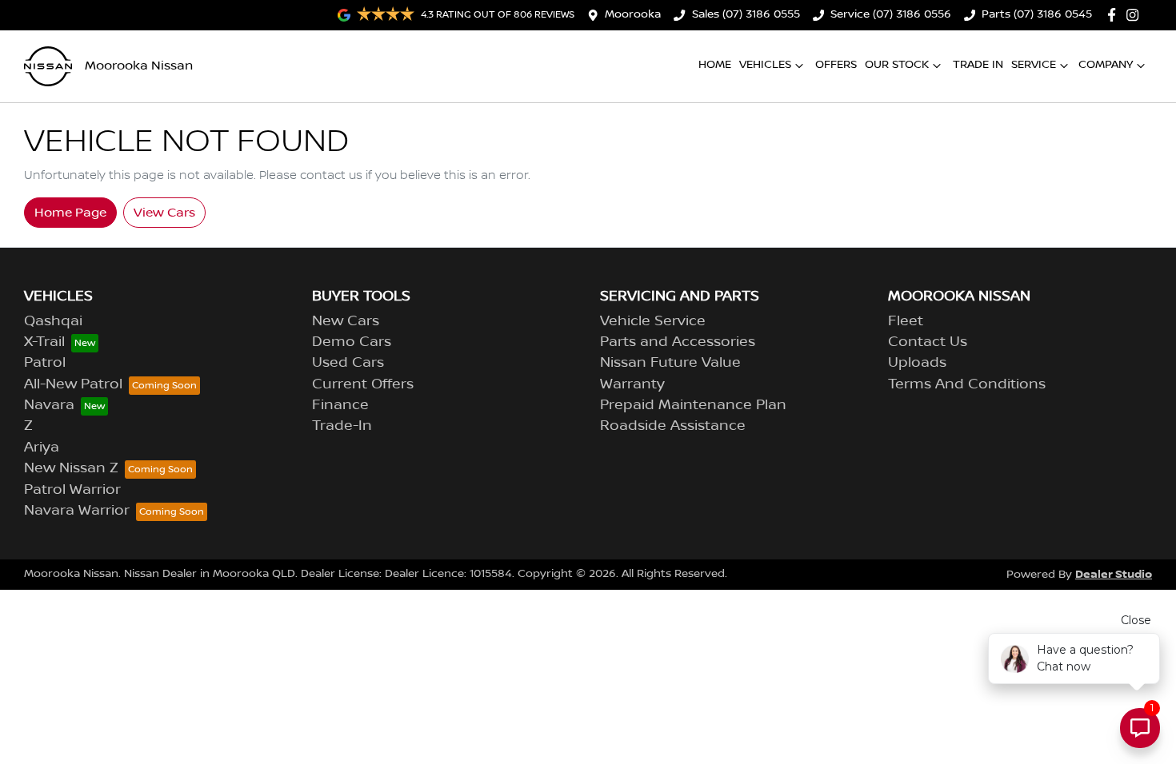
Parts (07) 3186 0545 (1037, 14)
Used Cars (348, 363)
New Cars (345, 321)
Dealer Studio (1113, 574)
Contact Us (927, 342)
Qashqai (53, 321)
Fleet (905, 321)
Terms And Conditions (967, 384)
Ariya (41, 447)
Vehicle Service (653, 321)
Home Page (70, 212)
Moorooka (633, 14)
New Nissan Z (71, 468)
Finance (340, 405)
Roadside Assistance (673, 426)
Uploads (917, 363)
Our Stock (897, 64)
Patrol (45, 363)
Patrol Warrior (72, 490)
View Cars (164, 212)
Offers (836, 64)
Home (714, 64)
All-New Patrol (73, 384)
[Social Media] (1115, 15)
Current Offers (363, 384)
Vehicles (765, 64)
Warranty (632, 384)
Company (1105, 64)
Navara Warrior (77, 510)
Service (1033, 64)
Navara (49, 405)
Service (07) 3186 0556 (890, 14)
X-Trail (44, 342)
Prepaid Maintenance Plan (693, 405)
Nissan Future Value (670, 363)
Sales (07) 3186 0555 (746, 14)
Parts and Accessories (677, 342)
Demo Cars (351, 342)
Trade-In (342, 426)
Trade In (978, 64)
